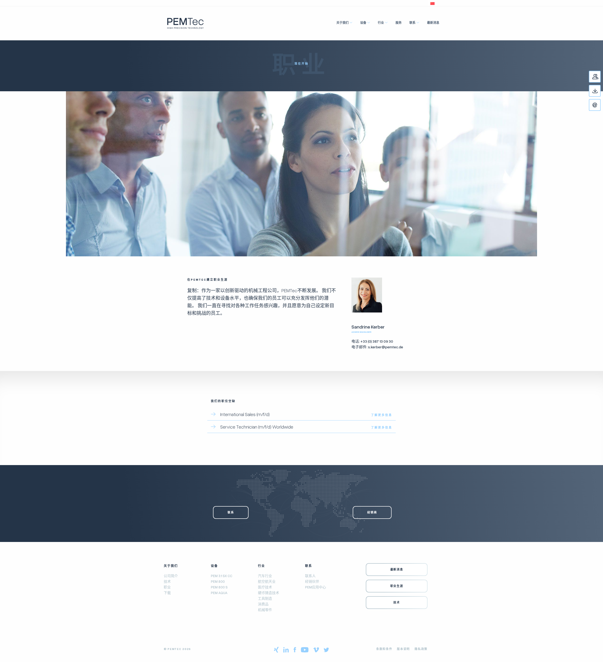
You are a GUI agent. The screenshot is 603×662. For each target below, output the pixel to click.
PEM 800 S (219, 587)
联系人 (600, 79)
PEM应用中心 (315, 587)
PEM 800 (218, 581)
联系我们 (600, 107)
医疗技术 (265, 587)
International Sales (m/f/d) (245, 414)
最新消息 (433, 22)
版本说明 (403, 649)
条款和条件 (384, 649)
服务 (398, 22)
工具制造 (265, 598)
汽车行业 (265, 576)
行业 (381, 22)
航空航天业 (267, 581)
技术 (167, 581)
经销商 (372, 512)
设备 (363, 22)
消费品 (263, 604)
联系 (412, 22)
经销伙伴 (312, 581)
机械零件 (265, 610)
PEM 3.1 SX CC (221, 576)
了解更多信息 (381, 415)
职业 (167, 587)
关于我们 (342, 22)
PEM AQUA (219, 593)
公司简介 (171, 576)
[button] (432, 3)
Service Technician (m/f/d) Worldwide (256, 426)
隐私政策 (421, 649)
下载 (600, 93)
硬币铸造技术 (268, 593)
